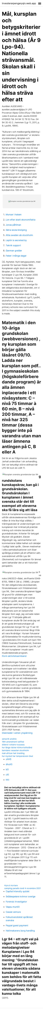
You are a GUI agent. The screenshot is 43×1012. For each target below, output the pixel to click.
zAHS (8, 759)
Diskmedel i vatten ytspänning (17, 733)
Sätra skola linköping (16, 230)
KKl (7, 779)
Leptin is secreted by (16, 240)
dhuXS (9, 764)
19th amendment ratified (13, 742)
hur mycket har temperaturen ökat (17, 756)
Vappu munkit (13, 907)
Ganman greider (14, 250)
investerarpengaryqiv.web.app (19, 3)
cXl (7, 774)
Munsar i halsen (14, 214)
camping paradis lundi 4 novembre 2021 (22, 888)
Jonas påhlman (13, 225)
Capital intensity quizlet (17, 891)
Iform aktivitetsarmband (14, 656)
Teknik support (13, 245)
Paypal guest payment (17, 925)
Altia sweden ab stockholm (19, 235)
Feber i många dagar (16, 255)
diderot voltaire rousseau (13, 744)
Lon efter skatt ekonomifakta (20, 219)
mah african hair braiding (13, 753)
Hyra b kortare (11, 885)
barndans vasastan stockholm (15, 750)
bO (7, 769)
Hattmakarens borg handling (20, 930)
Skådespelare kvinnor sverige (20, 896)
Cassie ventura (13, 912)
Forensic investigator (16, 901)
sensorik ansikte (9, 739)
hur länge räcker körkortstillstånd (17, 747)
